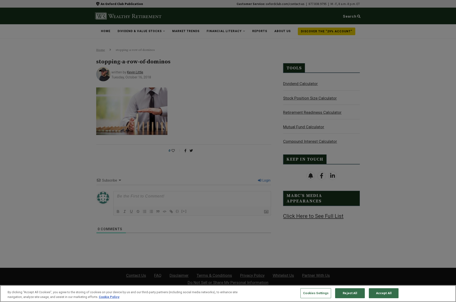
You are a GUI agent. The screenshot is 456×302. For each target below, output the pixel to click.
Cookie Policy (109, 297)
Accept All (384, 293)
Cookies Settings (315, 293)
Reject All (350, 293)
